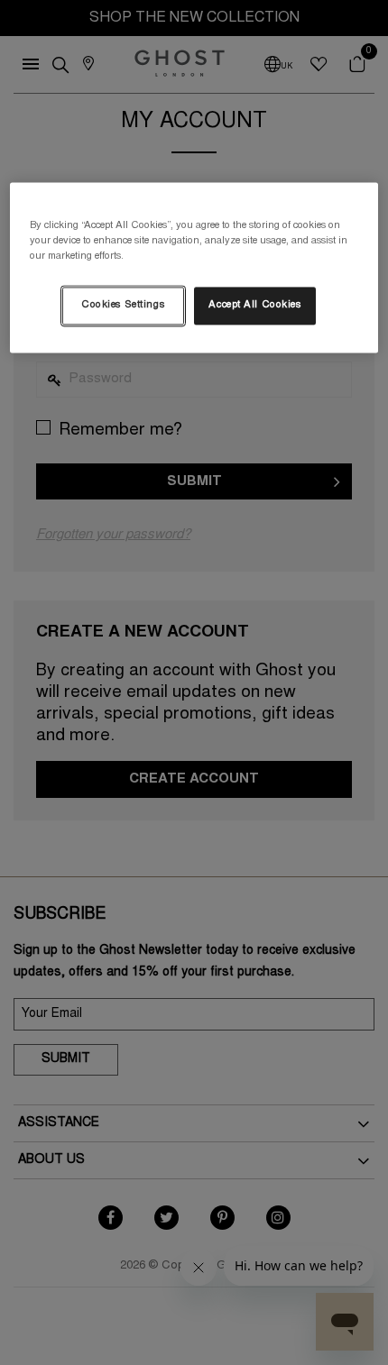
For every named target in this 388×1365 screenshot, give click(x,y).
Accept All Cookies (254, 306)
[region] (194, 268)
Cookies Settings (122, 306)
